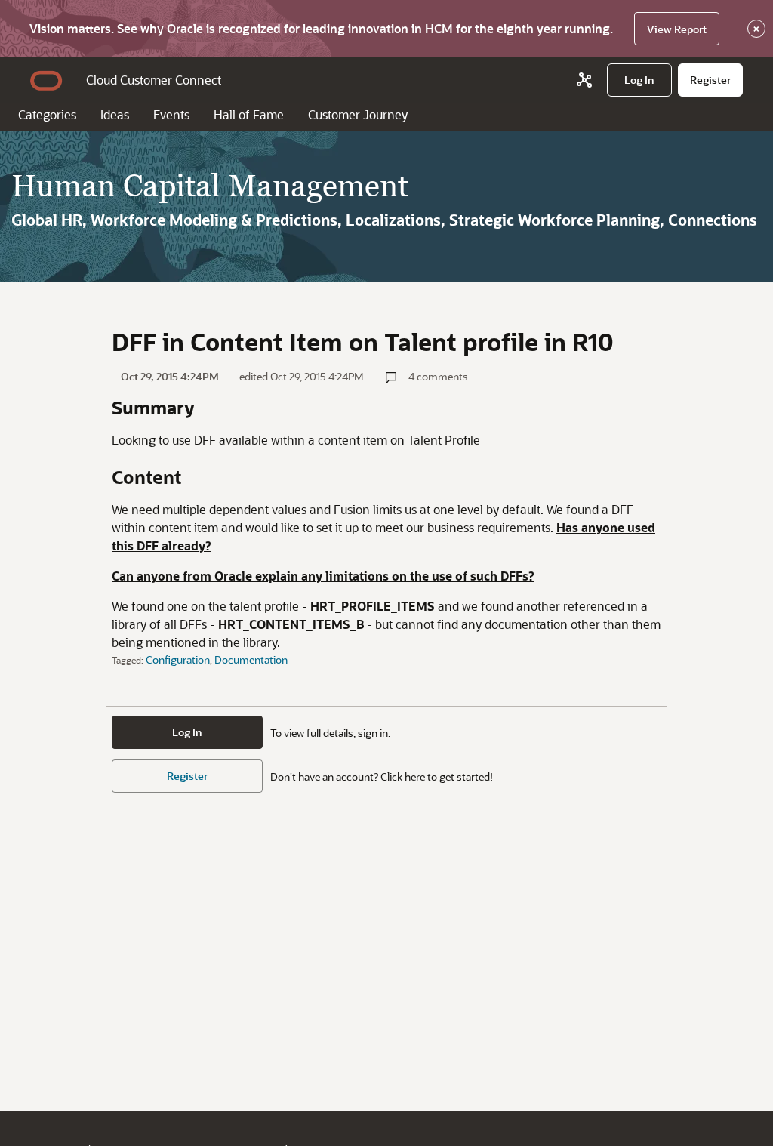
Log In (187, 732)
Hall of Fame (249, 114)
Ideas (114, 114)
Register (187, 776)
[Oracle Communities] (584, 80)
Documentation (251, 659)
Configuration (178, 659)
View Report (677, 29)
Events (171, 114)
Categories (47, 114)
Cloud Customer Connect (153, 80)
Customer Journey (358, 114)
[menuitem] (639, 80)
